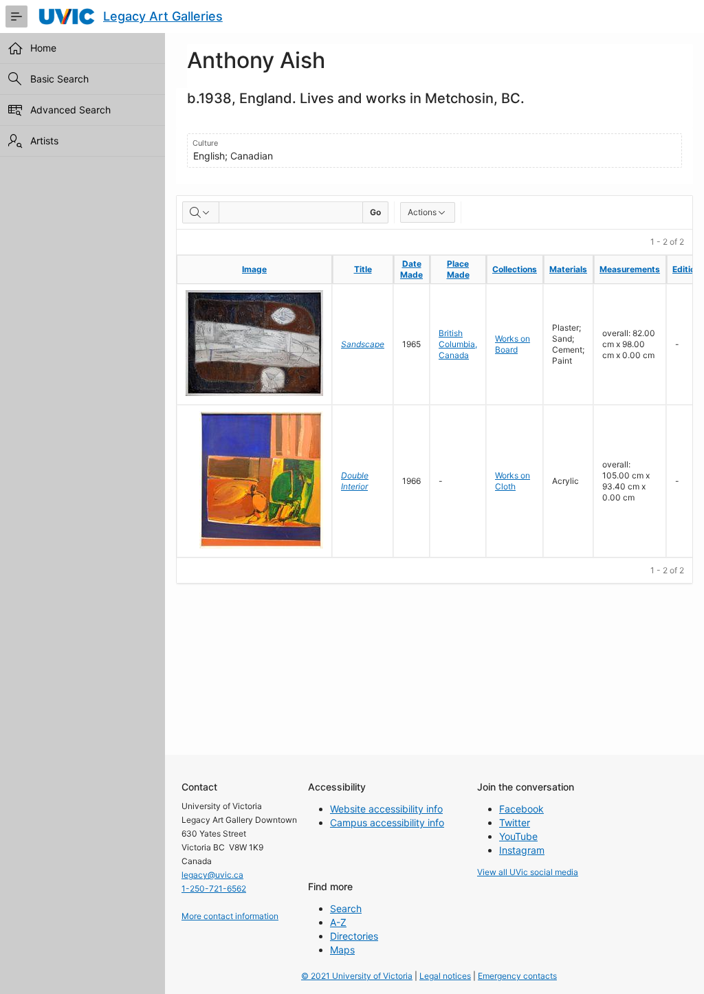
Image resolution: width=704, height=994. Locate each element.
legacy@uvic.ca (212, 875)
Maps (342, 950)
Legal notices (445, 976)
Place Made (458, 269)
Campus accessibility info (387, 822)
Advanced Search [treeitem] (70, 109)
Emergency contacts (517, 976)
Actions (422, 212)
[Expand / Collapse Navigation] (17, 16)
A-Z (338, 922)
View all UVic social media (527, 872)
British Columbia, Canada (458, 344)
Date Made (411, 269)
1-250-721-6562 (214, 888)
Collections (514, 269)
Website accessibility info (386, 809)
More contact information (230, 916)
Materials (568, 269)
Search (346, 908)
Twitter (514, 822)
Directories (354, 936)
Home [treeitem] (43, 48)
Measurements (630, 269)
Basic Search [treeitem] (59, 79)
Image (254, 269)
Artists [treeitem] (44, 140)
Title (363, 269)
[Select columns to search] (200, 212)
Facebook (521, 809)
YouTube (518, 836)
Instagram (521, 850)
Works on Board (512, 344)
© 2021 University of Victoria (356, 976)
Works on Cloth (512, 481)
